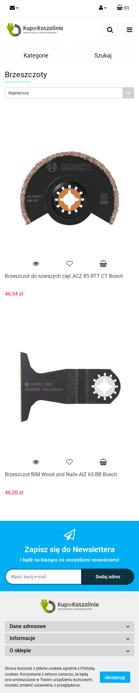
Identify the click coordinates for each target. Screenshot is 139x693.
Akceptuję (115, 677)
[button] (123, 8)
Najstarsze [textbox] (18, 92)
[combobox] (69, 93)
